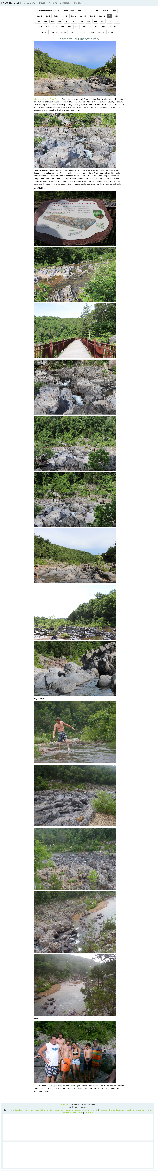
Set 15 (85, 26)
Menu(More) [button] (29, 2)
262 (116, 16)
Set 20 (54, 32)
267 (66, 21)
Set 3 (97, 10)
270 (88, 21)
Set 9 (64, 16)
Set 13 (102, 16)
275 (40, 26)
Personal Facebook (74, 1110)
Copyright (64, 1104)
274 (116, 21)
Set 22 (73, 32)
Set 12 (92, 16)
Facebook (58, 1110)
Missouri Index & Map (49, 10)
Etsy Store (77, 1112)
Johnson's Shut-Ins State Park (46, 99)
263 (38, 21)
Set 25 (101, 32)
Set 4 (105, 10)
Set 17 (103, 26)
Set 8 (56, 16)
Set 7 (48, 16)
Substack (19, 1110)
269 (81, 21)
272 (102, 21)
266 (59, 21)
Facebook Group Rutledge (112, 1110)
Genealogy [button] (65, 2)
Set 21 (63, 32)
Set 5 (114, 10)
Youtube (29, 1110)
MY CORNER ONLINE (11, 2)
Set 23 (82, 32)
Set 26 (110, 32)
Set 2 (89, 10)
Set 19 (44, 32)
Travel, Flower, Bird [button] (48, 2)
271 (95, 21)
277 (55, 26)
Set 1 (80, 10)
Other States (68, 10)
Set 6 (39, 16)
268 (74, 21)
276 (47, 26)
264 (45, 21)
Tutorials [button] (77, 2)
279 (69, 26)
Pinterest (89, 1112)
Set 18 (113, 26)
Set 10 (73, 16)
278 (62, 26)
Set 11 (83, 16)
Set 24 (91, 32)
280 (76, 26)
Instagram (89, 1110)
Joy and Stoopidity (43, 1110)
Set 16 (94, 26)
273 (109, 21)
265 (52, 21)
